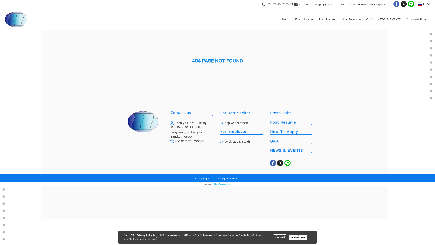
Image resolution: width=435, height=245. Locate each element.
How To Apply (351, 19)
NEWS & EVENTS (389, 19)
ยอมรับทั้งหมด (298, 237)
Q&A (369, 19)
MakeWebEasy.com (222, 184)
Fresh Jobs (303, 19)
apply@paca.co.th (328, 4)
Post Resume (327, 19)
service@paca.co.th (379, 4)
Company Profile (417, 19)
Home (286, 19)
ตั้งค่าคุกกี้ (280, 237)
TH (424, 4)
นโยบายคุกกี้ (151, 239)
